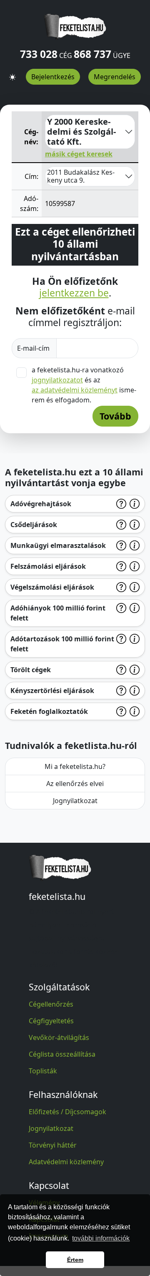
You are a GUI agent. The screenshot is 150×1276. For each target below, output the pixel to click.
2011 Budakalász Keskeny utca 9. (81, 176)
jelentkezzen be (74, 293)
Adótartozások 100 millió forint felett (62, 643)
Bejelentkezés (53, 76)
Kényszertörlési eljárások (52, 690)
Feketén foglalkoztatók (49, 711)
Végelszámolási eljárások (52, 587)
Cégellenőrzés (51, 1004)
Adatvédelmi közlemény (66, 1161)
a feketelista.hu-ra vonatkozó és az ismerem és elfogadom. (84, 384)
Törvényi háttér (53, 1145)
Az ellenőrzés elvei (75, 783)
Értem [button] (75, 1259)
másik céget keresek (78, 153)
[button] (12, 74)
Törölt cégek (30, 669)
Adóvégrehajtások (40, 503)
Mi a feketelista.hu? (75, 766)
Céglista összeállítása (62, 1054)
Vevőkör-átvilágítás (59, 1037)
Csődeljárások (33, 524)
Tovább (115, 416)
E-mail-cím (34, 348)
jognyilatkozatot (57, 379)
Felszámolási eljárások (48, 566)
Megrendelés (114, 76)
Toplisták (43, 1070)
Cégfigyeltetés (51, 1020)
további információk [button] (101, 1238)
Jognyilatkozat (75, 800)
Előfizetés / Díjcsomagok (67, 1111)
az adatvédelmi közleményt (75, 389)
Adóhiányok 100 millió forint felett (57, 613)
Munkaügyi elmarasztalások (58, 545)
